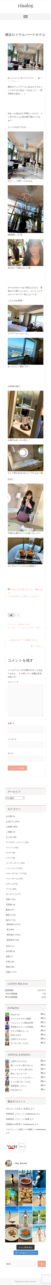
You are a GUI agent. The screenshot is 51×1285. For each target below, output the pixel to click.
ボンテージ (11, 894)
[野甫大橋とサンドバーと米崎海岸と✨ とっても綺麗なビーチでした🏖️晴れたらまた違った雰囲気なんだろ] (39, 1233)
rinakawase (14, 78)
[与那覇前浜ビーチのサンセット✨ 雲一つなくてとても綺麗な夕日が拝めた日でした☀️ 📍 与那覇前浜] (12, 1179)
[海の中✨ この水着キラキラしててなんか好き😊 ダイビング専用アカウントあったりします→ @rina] (39, 1179)
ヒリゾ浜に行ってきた (21, 1081)
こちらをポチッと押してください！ (24, 596)
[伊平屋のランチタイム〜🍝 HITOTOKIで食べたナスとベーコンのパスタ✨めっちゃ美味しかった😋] (25, 1233)
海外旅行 (11, 934)
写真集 (9, 904)
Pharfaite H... (17, 1089)
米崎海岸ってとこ (19, 1085)
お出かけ (10, 821)
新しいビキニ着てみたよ (22, 1065)
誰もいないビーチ (19, 1073)
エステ (9, 852)
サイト (11, 753)
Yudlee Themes (29, 1281)
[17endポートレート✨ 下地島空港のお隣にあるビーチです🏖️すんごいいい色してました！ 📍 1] (12, 1215)
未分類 (9, 951)
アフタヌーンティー (15, 842)
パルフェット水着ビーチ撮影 (19, 1129)
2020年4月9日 (28, 78)
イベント (10, 847)
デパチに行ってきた (20, 1043)
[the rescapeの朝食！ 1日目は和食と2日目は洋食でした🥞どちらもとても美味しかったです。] (25, 1197)
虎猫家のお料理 (13, 1124)
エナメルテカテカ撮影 (21, 1018)
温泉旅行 (11, 939)
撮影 (8, 914)
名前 (11, 723)
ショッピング (12, 868)
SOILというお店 (13, 1108)
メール (12, 739)
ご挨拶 (9, 831)
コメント (13, 681)
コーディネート (13, 863)
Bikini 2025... (16, 1035)
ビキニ (9, 883)
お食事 (9, 826)
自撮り (9, 972)
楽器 (8, 956)
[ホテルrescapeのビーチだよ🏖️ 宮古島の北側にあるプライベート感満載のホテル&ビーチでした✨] (39, 1197)
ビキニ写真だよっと (20, 1031)
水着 (8, 961)
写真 (8, 899)
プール (9, 888)
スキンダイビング (14, 873)
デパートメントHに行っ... (22, 1077)
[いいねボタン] (11, 615)
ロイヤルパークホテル (26, 628)
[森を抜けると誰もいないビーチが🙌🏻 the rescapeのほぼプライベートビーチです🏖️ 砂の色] (12, 1197)
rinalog (25, 5)
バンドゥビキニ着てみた (22, 1069)
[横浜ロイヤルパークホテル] (25, 56)
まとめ (9, 837)
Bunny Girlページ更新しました (23, 640)
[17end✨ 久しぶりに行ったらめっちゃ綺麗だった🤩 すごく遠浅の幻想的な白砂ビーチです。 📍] (25, 1215)
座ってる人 (37, 646)
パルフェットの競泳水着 (22, 1022)
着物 (8, 966)
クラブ (9, 857)
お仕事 (9, 816)
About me (15, 1014)
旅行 (28, 624)
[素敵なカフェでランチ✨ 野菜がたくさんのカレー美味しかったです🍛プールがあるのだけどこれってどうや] (25, 1179)
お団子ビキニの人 (19, 1039)
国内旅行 (21, 624)
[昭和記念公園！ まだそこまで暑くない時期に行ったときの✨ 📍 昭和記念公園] (39, 1215)
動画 (8, 909)
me (14, 628)
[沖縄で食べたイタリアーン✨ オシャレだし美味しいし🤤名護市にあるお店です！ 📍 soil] (12, 1233)
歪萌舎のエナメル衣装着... (22, 1026)
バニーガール (12, 878)
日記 (8, 946)
